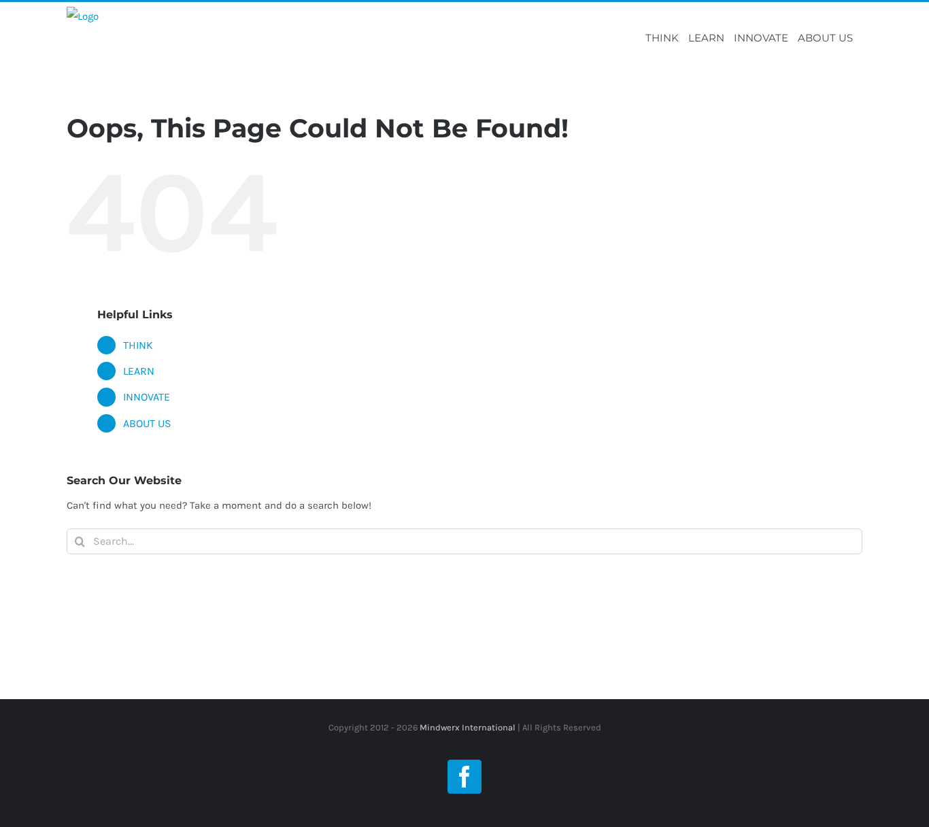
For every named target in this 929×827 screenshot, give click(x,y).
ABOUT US (147, 423)
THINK (138, 345)
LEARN (138, 371)
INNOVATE (146, 396)
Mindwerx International (467, 727)
